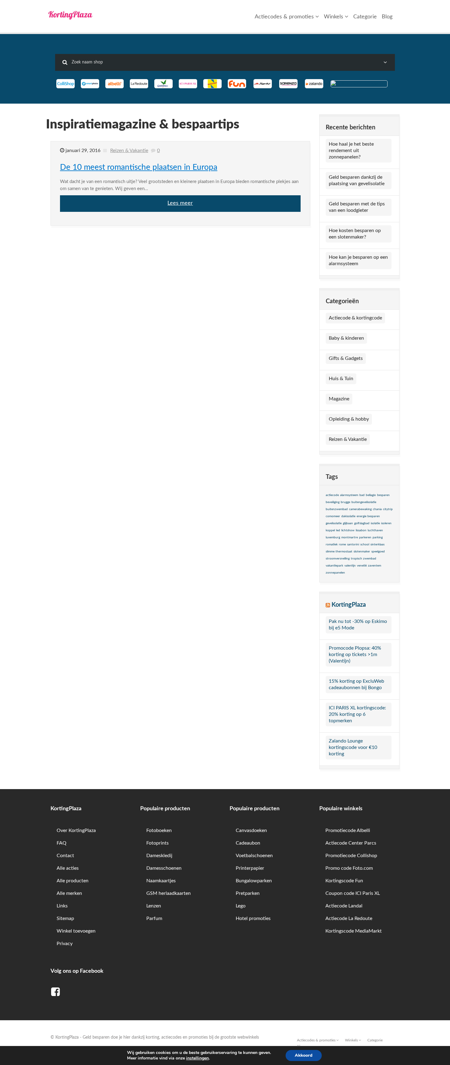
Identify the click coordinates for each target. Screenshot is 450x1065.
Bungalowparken (254, 880)
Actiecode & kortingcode (355, 317)
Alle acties (68, 868)
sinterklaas (377, 544)
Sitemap (65, 918)
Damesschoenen (164, 868)
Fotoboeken (159, 830)
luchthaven (375, 530)
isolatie (375, 523)
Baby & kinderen (346, 338)
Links (62, 905)
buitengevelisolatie (363, 502)
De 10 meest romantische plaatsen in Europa (138, 167)
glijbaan (348, 523)
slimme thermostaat (339, 551)
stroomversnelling (338, 558)
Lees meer (180, 203)
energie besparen (368, 516)
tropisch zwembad (363, 558)
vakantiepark (334, 565)
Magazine (339, 398)
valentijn (350, 565)
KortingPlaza (349, 605)
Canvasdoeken (251, 830)
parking (378, 537)
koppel (330, 530)
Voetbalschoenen (254, 855)
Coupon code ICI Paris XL (352, 893)
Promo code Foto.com (349, 868)
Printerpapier (250, 868)
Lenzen (153, 905)
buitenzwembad (337, 509)
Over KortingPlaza (76, 830)
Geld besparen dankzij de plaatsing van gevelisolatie (356, 180)
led (338, 530)
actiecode (332, 495)
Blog (387, 17)
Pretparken (248, 893)
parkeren (365, 537)
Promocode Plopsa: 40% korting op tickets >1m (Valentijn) (355, 654)
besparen (383, 495)
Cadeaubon (248, 843)
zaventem (374, 565)
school (364, 544)
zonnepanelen (335, 572)
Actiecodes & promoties (285, 17)
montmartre (349, 537)
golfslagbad (361, 523)
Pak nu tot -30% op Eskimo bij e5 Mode (358, 624)
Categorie (365, 17)
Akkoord (304, 1055)
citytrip (388, 509)
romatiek (332, 544)
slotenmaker (362, 551)
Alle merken (69, 893)
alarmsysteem (349, 495)
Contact (65, 855)
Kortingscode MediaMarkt (353, 931)
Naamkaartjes (161, 880)
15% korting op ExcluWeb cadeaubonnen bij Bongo (356, 684)
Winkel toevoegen (76, 931)
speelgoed (378, 551)
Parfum (154, 918)
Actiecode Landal (343, 905)
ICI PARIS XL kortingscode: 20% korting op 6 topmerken (357, 714)
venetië (362, 565)
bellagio (371, 495)
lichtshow (347, 530)
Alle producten (72, 880)
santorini (353, 544)
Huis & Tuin (341, 378)
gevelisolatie (334, 523)
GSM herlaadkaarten (168, 893)
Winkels (334, 17)
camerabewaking (360, 509)
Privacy (65, 943)
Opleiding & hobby (349, 419)
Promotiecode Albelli (347, 830)
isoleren (386, 523)
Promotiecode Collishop (351, 855)
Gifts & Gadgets (346, 358)
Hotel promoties (253, 918)
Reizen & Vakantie (129, 150)
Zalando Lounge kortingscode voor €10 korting (353, 747)
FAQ (61, 843)
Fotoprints (157, 843)
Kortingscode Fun (344, 880)
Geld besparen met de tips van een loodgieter (357, 207)
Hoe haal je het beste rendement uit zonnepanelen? (351, 150)
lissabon (361, 530)
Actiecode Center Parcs (350, 843)
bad (362, 495)
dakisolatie (348, 516)
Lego (241, 905)
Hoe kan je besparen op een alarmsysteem (358, 260)
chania (377, 509)
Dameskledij (159, 855)
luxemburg (333, 537)
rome (342, 544)
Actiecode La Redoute (348, 918)
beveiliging (332, 502)
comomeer (333, 516)
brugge (345, 502)
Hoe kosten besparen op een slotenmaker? (355, 233)
